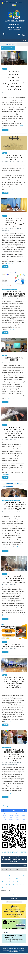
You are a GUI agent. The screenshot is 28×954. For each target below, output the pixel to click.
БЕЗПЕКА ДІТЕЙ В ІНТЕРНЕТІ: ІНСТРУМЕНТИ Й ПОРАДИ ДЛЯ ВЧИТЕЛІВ (14, 294)
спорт (10, 692)
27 (17, 884)
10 (6, 878)
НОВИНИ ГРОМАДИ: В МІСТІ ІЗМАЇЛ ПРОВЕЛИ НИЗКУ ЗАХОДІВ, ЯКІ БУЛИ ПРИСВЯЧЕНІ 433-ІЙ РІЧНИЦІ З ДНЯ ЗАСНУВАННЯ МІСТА (14, 683)
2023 (14, 810)
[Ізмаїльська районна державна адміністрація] (3, 34)
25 (9, 884)
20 (17, 881)
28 (20, 884)
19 (13, 881)
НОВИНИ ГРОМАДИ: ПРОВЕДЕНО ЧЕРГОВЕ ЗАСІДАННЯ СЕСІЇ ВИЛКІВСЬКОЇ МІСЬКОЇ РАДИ (14, 222)
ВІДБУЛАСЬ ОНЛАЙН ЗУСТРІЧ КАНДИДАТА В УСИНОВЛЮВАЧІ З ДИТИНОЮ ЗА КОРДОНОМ (14, 579)
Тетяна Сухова (13, 92)
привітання (14, 764)
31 (6, 888)
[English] (13, 5)
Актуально (5, 289)
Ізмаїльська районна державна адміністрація (14, 24)
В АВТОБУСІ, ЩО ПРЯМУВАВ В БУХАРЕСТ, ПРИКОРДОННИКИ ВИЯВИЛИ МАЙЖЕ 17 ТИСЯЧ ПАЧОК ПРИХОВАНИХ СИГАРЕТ (14, 432)
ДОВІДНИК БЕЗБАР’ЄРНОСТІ (14, 852)
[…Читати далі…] (8, 189)
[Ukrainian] (15, 5)
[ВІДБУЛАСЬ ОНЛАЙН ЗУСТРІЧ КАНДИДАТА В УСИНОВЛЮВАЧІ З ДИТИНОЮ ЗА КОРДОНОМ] (14, 557)
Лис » (14, 895)
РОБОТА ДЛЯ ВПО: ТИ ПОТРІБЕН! (14, 359)
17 (6, 881)
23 (2, 884)
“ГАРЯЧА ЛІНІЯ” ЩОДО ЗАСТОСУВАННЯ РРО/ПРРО (14, 645)
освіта (15, 289)
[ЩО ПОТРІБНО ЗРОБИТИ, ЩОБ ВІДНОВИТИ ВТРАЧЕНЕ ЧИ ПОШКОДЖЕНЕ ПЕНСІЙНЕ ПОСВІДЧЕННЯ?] (14, 483)
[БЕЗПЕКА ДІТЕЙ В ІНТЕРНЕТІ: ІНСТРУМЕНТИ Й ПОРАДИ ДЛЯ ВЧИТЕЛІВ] (14, 273)
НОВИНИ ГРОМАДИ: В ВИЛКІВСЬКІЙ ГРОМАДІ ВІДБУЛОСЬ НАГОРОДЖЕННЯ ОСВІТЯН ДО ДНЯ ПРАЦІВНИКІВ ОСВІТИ (14, 755)
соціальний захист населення (13, 500)
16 (2, 881)
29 (24, 884)
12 (13, 878)
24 (6, 884)
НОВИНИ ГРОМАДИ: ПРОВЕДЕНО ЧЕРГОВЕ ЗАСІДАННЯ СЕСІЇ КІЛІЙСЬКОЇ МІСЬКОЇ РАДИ (14, 80)
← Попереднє (5, 806)
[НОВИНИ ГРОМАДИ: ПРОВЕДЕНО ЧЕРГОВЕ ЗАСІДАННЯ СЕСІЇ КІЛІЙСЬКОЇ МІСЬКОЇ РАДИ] (14, 52)
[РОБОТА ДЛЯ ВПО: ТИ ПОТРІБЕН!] (14, 339)
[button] (22, 40)
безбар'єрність (21, 161)
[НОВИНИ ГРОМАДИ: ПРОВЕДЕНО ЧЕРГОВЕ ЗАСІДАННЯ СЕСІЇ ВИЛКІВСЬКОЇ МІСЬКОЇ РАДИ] (14, 199)
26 (13, 884)
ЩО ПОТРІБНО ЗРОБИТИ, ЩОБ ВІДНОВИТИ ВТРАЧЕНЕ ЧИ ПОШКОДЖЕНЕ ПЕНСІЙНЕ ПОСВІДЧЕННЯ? (14, 506)
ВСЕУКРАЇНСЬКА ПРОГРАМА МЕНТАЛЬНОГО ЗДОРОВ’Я (14, 158)
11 (9, 878)
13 (17, 878)
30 (2, 888)
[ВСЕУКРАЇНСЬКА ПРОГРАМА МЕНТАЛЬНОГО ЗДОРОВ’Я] (14, 136)
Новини (4, 68)
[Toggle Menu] (24, 865)
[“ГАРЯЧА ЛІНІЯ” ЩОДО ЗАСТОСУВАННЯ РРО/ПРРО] (14, 625)
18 (9, 881)
